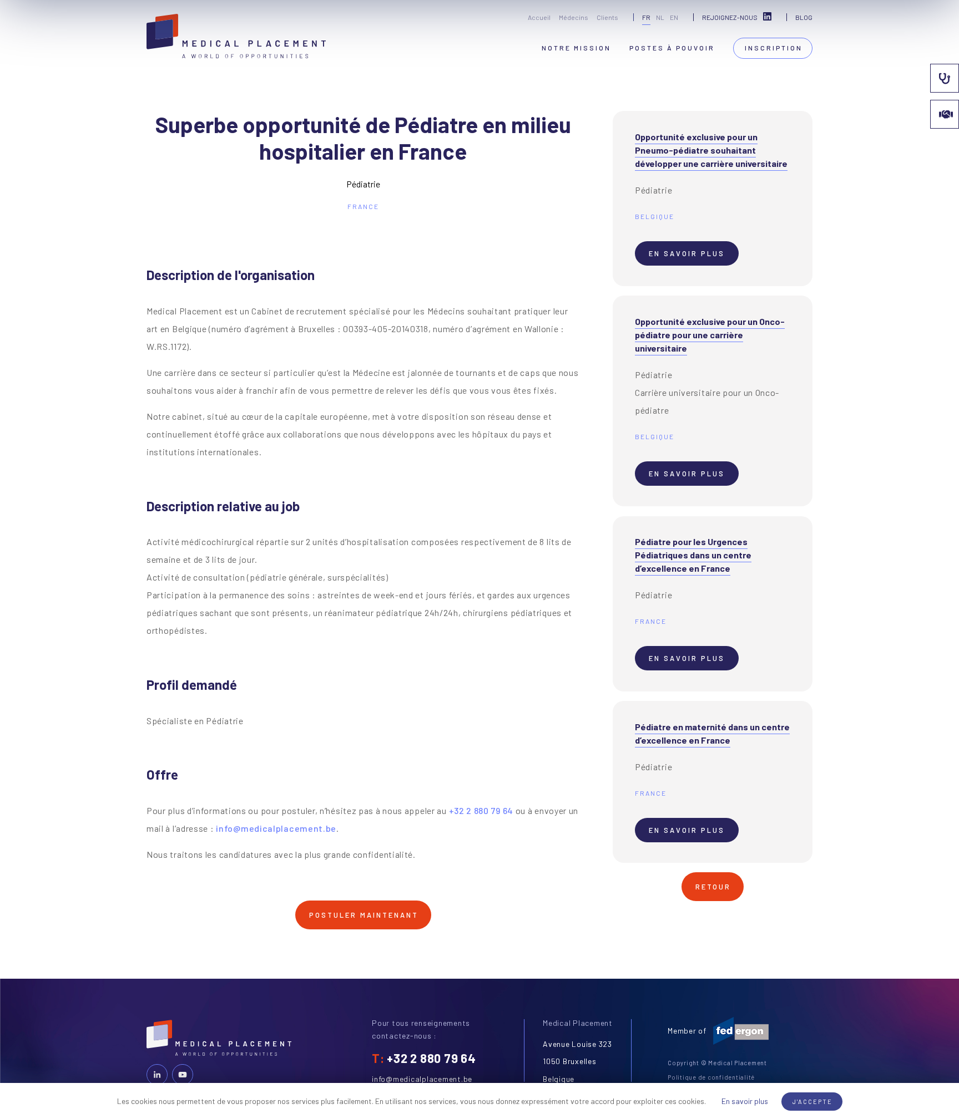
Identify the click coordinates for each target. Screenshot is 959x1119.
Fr (646, 17)
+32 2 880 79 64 (481, 810)
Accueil (539, 17)
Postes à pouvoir (672, 48)
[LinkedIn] (157, 1074)
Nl (660, 17)
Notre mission (576, 48)
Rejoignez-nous (730, 17)
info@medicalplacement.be (276, 828)
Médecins (573, 17)
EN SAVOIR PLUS (687, 253)
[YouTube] (182, 1074)
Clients (607, 17)
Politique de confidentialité (711, 1077)
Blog (803, 17)
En (674, 17)
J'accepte (812, 1101)
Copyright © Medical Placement (717, 1062)
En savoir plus (744, 1101)
